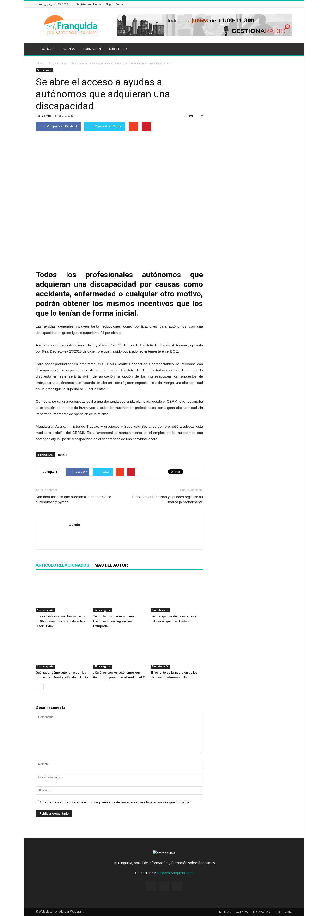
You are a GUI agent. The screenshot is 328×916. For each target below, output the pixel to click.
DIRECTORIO (118, 48)
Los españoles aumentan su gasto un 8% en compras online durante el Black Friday (61, 621)
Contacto (121, 4)
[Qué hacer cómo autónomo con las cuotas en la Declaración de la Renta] (62, 651)
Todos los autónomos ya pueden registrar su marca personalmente (167, 499)
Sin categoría (44, 70)
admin (46, 115)
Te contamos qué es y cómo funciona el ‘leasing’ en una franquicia (113, 621)
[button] (286, 49)
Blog (108, 4)
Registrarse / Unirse (89, 4)
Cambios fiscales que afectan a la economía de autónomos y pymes (73, 499)
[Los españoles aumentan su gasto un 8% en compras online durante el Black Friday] (62, 594)
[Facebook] (277, 4)
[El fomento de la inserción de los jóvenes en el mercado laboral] (177, 651)
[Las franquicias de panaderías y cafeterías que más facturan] (177, 594)
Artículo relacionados (62, 565)
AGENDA (69, 48)
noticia (62, 454)
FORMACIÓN (92, 48)
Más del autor (111, 565)
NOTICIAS (47, 48)
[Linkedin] (283, 4)
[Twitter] (289, 4)
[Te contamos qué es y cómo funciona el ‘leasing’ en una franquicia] (119, 594)
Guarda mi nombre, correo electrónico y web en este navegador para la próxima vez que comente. (115, 802)
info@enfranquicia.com (175, 873)
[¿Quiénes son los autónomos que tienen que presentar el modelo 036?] (119, 651)
